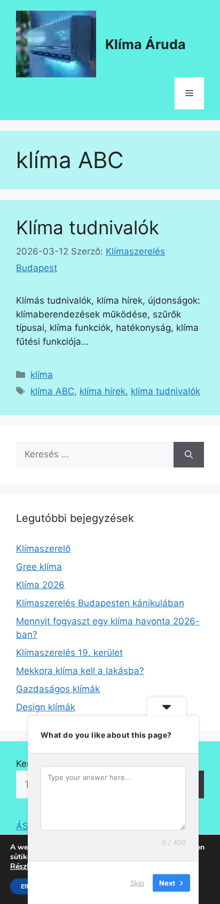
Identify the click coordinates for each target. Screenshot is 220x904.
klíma (41, 374)
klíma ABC (52, 391)
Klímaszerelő (43, 548)
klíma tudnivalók (165, 391)
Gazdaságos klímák (58, 689)
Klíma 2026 (40, 585)
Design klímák (45, 707)
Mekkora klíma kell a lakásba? (80, 670)
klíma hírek (102, 391)
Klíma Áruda (145, 44)
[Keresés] (189, 454)
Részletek (26, 866)
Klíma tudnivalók (87, 227)
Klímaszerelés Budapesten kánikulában (100, 603)
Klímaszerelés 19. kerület (69, 652)
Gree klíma (39, 566)
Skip (137, 882)
